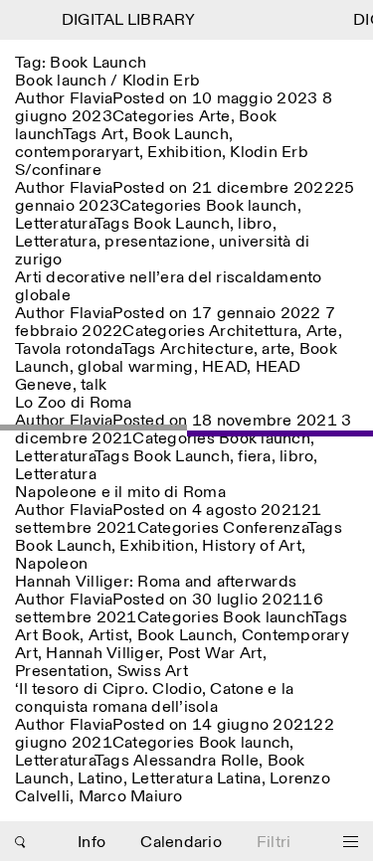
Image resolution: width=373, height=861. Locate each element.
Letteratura (54, 224)
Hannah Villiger (102, 653)
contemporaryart (77, 152)
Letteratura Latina (196, 779)
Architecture (207, 349)
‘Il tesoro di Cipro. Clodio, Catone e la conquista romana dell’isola (154, 698)
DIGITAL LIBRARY (127, 20)
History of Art (251, 546)
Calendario (181, 842)
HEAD (224, 367)
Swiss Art (152, 671)
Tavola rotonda (68, 349)
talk (93, 385)
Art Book (47, 635)
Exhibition (184, 152)
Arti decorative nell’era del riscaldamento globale (168, 286)
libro (255, 224)
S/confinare (58, 170)
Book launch (251, 206)
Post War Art (215, 653)
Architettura (253, 331)
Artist (109, 635)
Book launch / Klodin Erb (107, 81)
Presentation (61, 671)
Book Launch (180, 134)
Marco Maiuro (131, 796)
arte (276, 349)
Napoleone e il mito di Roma (120, 492)
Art (112, 134)
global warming (136, 367)
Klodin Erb (269, 152)
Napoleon (51, 564)
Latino (100, 779)
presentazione (157, 242)
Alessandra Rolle (196, 761)
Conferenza (265, 528)
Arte (215, 116)
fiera (254, 456)
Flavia (91, 98)
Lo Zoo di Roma (73, 403)
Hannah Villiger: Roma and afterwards (155, 582)
